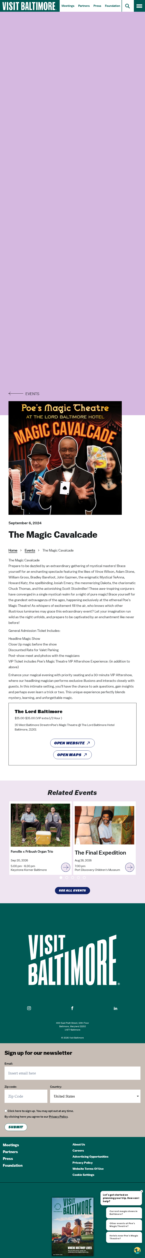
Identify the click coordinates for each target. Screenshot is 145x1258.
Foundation (112, 6)
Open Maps (69, 754)
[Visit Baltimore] (72, 960)
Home (12, 550)
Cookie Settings (83, 1175)
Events (30, 550)
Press (97, 6)
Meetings (68, 6)
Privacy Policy (58, 1117)
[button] (29, 1008)
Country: (56, 1087)
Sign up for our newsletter (38, 1052)
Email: (9, 1064)
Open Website (69, 743)
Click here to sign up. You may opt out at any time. (41, 1111)
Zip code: (11, 1087)
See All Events (72, 890)
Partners (84, 6)
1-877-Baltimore (72, 1029)
